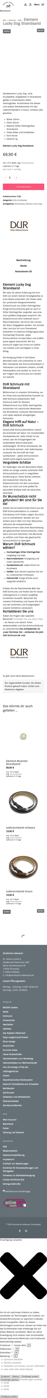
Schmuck (12, 20)
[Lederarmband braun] (23, 866)
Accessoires (9, 1020)
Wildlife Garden (10, 1007)
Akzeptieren (5, 1376)
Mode (5, 1011)
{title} (6, 1382)
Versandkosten (27, 163)
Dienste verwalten (12, 1362)
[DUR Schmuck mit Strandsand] (19, 227)
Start (4, 20)
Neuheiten (8, 1024)
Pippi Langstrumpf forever (15, 1037)
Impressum (8, 1159)
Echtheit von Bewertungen (15, 1163)
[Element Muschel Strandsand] (23, 735)
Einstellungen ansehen (30, 1376)
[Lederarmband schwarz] (23, 802)
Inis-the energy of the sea (15, 1067)
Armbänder (22, 200)
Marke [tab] (23, 265)
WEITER (40, 30)
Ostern (6, 1075)
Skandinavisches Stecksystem (18, 1080)
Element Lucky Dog (33, 204)
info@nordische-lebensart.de (19, 975)
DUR (19, 20)
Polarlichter (8, 1046)
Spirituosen (8, 1092)
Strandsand (20, 204)
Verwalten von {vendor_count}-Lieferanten (24, 1366)
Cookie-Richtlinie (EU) (13, 1179)
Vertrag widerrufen (12, 1184)
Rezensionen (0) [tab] (23, 271)
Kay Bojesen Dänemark (14, 1033)
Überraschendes (11, 1101)
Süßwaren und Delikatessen (16, 1097)
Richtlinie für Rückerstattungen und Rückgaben (20, 1169)
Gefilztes (7, 1028)
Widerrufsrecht (10, 1151)
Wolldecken (8, 1088)
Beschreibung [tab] (23, 260)
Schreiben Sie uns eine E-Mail (28, 619)
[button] (39, 4)
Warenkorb (8, 1124)
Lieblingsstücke (10, 1071)
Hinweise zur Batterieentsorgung (19, 1175)
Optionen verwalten (13, 1359)
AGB (5, 1146)
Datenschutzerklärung (13, 1155)
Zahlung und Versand (13, 1132)
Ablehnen (15, 1376)
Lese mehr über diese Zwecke (18, 1369)
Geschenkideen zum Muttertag (18, 1058)
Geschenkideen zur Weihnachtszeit (20, 1063)
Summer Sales (10, 1050)
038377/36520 (12, 972)
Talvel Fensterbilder (12, 1054)
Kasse (6, 1128)
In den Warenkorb (23, 187)
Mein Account (9, 1119)
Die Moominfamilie (12, 1105)
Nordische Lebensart (13, 953)
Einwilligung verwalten (9, 1396)
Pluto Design (9, 1041)
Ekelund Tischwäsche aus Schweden (21, 1084)
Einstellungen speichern (9, 1380)
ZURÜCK (7, 31)
